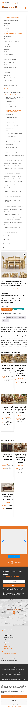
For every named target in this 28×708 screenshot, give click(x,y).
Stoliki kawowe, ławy (8, 64)
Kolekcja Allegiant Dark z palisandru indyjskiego (12, 201)
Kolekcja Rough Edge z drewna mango (12, 219)
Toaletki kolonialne (8, 80)
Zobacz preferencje (14, 704)
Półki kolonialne (7, 57)
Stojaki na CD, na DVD (9, 62)
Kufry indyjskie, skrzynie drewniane (11, 41)
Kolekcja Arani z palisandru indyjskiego (12, 158)
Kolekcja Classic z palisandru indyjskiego (13, 160)
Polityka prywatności (17, 706)
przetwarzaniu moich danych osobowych (15, 589)
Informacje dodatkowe (12, 317)
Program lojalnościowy (6, 669)
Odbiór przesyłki (5, 672)
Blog (10, 674)
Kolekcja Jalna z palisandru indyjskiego (12, 92)
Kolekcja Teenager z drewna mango (12, 230)
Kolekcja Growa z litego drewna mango (12, 224)
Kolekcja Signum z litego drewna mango (13, 222)
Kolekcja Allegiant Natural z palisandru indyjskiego (12, 197)
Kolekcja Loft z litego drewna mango (13, 94)
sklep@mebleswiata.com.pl (10, 653)
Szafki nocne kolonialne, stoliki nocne (14, 141)
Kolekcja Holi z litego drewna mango (12, 171)
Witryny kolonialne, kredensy (10, 85)
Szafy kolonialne (7, 75)
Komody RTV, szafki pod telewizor (11, 31)
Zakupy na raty (12, 672)
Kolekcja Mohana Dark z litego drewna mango (14, 211)
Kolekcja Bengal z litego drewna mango (12, 227)
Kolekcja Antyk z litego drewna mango (12, 176)
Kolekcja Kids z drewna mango (10, 232)
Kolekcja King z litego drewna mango (12, 173)
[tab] (4, 317)
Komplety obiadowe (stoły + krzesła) (13, 33)
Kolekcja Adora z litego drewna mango (12, 194)
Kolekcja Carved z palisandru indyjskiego (13, 178)
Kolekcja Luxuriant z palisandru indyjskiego (13, 206)
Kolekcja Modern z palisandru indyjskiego (13, 163)
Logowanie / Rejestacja (16, 674)
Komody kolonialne (8, 28)
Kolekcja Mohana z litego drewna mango (13, 209)
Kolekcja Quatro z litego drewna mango (12, 217)
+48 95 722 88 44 (8, 648)
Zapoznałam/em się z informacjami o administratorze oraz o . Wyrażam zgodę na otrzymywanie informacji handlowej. (14, 593)
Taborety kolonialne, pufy (9, 77)
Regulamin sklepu (5, 667)
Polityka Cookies (10, 706)
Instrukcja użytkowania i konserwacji (16, 667)
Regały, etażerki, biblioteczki (10, 59)
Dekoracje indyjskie (8, 240)
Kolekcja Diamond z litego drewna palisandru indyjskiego (14, 184)
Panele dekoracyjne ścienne (10, 51)
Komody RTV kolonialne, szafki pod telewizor (14, 107)
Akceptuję (14, 696)
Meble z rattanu (7, 236)
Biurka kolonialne (7, 23)
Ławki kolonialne (7, 46)
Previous (2, 262)
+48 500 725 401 (7, 646)
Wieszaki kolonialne (8, 83)
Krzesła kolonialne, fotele (9, 38)
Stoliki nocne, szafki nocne (10, 67)
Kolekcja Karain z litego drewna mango (12, 204)
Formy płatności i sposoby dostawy (18, 669)
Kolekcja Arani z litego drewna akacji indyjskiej (14, 155)
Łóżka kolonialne (7, 49)
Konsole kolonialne (8, 36)
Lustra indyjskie (7, 44)
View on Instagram (15, 556)
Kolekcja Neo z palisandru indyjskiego (12, 165)
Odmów (14, 700)
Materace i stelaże (8, 244)
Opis (4, 317)
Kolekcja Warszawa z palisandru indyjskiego (13, 168)
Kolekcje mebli (7, 89)
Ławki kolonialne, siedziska (12, 125)
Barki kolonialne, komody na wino (11, 20)
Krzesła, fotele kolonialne (11, 117)
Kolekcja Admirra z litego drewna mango (13, 191)
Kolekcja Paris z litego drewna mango (12, 214)
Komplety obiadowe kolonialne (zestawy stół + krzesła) (13, 111)
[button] (26, 682)
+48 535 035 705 (7, 644)
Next (25, 262)
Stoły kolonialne (7, 70)
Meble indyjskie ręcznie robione (12, 17)
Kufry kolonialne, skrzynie (11, 120)
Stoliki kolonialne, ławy (11, 136)
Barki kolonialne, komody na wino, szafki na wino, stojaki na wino (15, 98)
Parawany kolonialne (8, 54)
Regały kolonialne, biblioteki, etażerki (14, 133)
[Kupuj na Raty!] (18, 310)
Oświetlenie (6, 248)
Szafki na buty (7, 72)
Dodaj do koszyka (7, 309)
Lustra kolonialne (10, 122)
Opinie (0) (5, 320)
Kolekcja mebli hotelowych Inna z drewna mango (13, 188)
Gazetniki (6, 25)
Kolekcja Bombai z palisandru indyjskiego (13, 181)
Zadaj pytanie (22, 317)
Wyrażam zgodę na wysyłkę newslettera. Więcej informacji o (13, 588)
